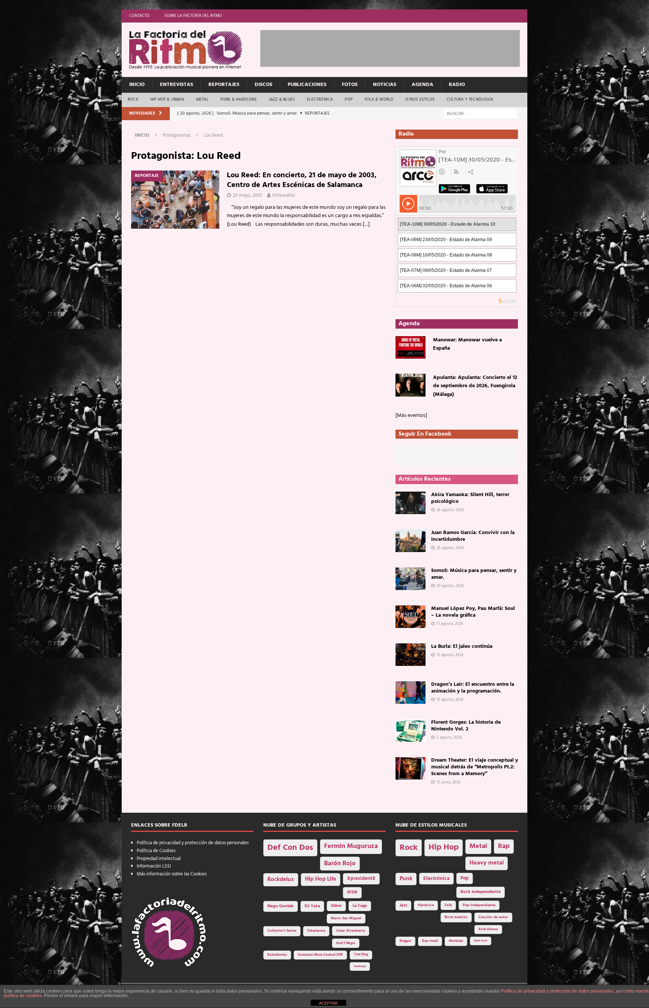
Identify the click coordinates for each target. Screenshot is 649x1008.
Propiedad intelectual (159, 859)
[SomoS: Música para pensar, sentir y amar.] (410, 578)
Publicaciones (307, 84)
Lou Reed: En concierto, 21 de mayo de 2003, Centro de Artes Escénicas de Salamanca (302, 180)
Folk (448, 905)
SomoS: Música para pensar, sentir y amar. (473, 574)
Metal (202, 99)
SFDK (352, 892)
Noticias (384, 84)
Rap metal (430, 941)
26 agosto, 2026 (450, 510)
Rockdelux (280, 879)
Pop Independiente (479, 905)
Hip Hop (444, 847)
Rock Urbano (488, 929)
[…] (366, 224)
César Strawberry (350, 931)
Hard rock (480, 941)
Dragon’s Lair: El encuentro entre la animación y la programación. (472, 688)
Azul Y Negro (345, 943)
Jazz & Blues (282, 99)
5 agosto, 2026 (449, 737)
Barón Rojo (340, 864)
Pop (349, 99)
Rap (504, 846)
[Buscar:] (480, 113)
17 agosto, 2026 (449, 623)
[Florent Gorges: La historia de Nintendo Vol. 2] (410, 730)
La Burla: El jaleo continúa (461, 646)
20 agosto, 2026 (450, 585)
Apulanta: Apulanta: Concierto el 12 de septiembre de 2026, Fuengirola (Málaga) (475, 386)
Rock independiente (480, 892)
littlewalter (283, 195)
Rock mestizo (456, 917)
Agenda (422, 84)
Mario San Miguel (346, 918)
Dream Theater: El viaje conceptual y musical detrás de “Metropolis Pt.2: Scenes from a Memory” (474, 767)
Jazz (403, 905)
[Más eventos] (411, 415)
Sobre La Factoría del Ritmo (193, 15)
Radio (457, 84)
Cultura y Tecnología (470, 99)
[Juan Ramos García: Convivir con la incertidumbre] (410, 541)
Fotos (350, 84)
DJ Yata (312, 906)
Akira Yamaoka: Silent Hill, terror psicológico (470, 498)
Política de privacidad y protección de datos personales (193, 843)
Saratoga (360, 966)
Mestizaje (456, 941)
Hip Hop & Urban (167, 99)
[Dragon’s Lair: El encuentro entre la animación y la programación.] (410, 692)
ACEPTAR (328, 1003)
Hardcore (426, 905)
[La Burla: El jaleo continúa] (410, 654)
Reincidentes (277, 955)
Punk (406, 878)
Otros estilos (420, 99)
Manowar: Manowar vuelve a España (467, 344)
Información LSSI (154, 866)
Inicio (137, 84)
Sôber (336, 906)
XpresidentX (361, 879)
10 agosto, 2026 (449, 699)
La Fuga (360, 906)
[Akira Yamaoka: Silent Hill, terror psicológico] (410, 503)
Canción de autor (493, 917)
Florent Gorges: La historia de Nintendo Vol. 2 (466, 725)
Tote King (361, 954)
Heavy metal (486, 863)
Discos (263, 84)
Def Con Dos (290, 847)
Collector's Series (281, 931)
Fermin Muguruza (351, 846)
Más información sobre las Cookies (172, 874)
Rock (133, 99)
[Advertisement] (397, 47)
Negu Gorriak (280, 906)
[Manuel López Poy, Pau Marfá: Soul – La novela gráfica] (410, 616)
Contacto (139, 15)
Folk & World (379, 99)
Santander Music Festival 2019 (320, 955)
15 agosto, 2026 (449, 655)
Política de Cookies (156, 851)
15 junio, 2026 (448, 782)
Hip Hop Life (320, 879)
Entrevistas (176, 84)
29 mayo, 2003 (247, 195)
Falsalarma (316, 931)
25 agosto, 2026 (450, 548)
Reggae (405, 941)
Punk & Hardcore (238, 99)
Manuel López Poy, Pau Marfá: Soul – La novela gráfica (473, 612)
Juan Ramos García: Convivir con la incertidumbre (473, 536)
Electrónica (320, 99)
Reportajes (223, 84)
